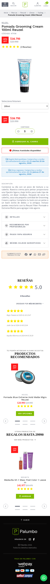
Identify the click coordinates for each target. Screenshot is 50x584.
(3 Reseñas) (25, 47)
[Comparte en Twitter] (30, 254)
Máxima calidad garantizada (25, 243)
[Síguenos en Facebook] (33, 539)
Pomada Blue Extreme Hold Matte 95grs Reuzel (25, 398)
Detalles (15, 217)
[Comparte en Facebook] (26, 254)
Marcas (14, 12)
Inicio (6, 12)
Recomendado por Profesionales (19, 226)
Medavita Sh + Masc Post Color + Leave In (25, 481)
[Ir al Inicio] (25, 5)
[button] (43, 254)
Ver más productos (24, 440)
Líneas (32, 12)
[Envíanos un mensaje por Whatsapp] (43, 577)
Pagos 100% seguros (21, 234)
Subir (26, 520)
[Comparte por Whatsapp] (35, 254)
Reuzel (23, 12)
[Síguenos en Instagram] (29, 539)
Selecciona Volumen (11, 101)
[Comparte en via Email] (39, 254)
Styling (40, 12)
